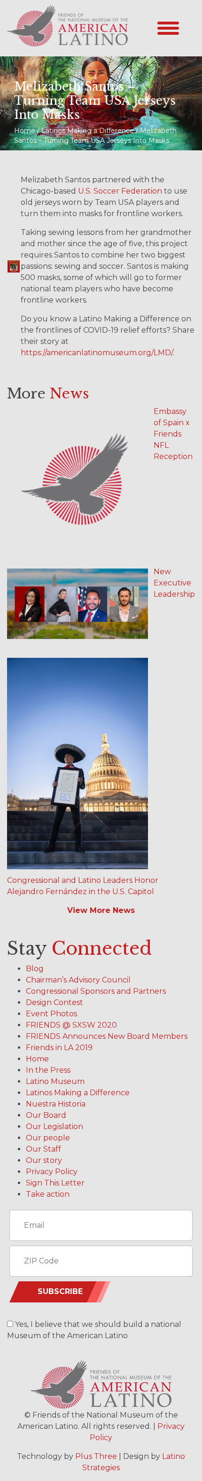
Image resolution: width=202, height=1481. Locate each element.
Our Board (46, 1115)
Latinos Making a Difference (78, 1092)
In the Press (48, 1070)
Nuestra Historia (55, 1103)
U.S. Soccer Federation (120, 191)
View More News (101, 910)
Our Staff (43, 1149)
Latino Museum (55, 1081)
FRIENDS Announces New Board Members (106, 1036)
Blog (35, 968)
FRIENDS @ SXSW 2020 (71, 1025)
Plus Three (96, 1456)
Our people (48, 1137)
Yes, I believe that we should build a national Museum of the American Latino (94, 1330)
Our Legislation (54, 1126)
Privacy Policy (52, 1171)
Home (37, 1058)
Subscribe (60, 1291)
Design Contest (54, 1002)
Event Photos (51, 1013)
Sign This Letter (55, 1182)
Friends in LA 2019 (59, 1047)
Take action (48, 1194)
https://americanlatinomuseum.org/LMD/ (96, 352)
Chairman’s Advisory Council (78, 979)
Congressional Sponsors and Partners (96, 991)
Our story (44, 1160)
